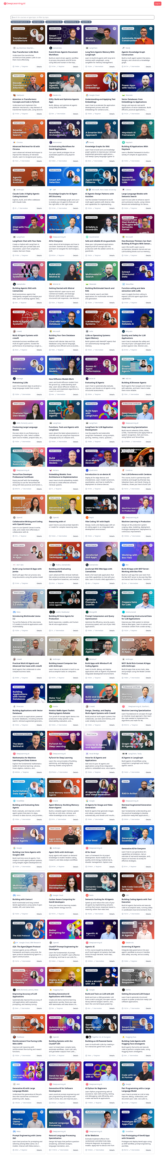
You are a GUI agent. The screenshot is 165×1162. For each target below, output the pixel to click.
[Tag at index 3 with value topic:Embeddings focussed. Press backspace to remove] (77, 22)
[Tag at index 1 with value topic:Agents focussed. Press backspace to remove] (42, 22)
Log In (157, 3)
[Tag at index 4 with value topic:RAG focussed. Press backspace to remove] (89, 22)
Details (39, 67)
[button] (41, 28)
